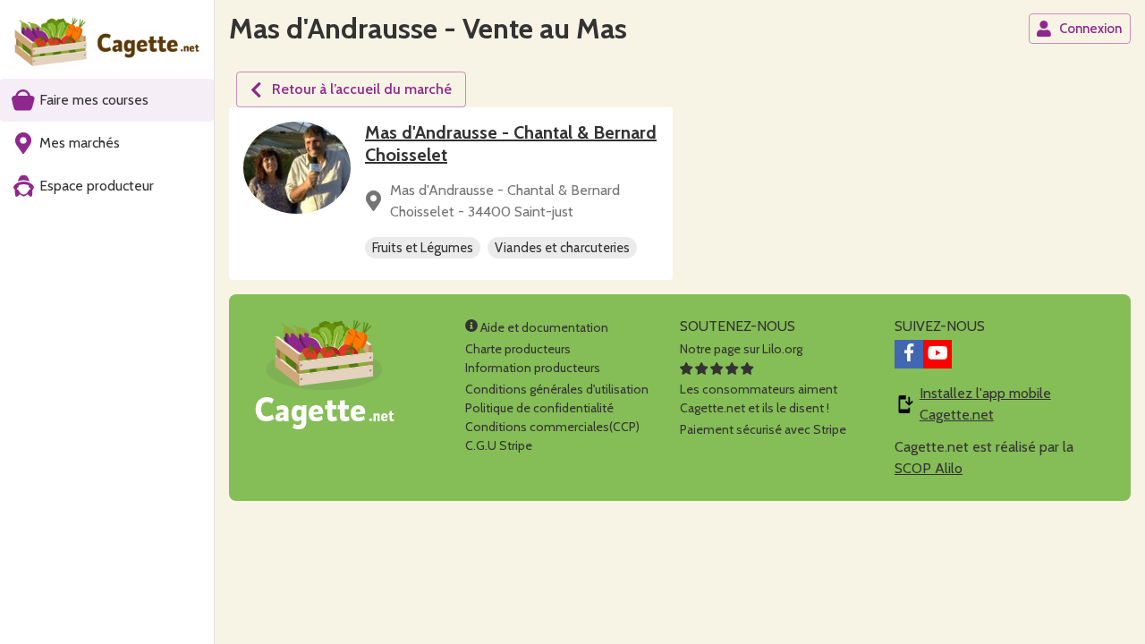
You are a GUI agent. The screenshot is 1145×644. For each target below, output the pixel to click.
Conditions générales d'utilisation (557, 389)
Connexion (1090, 29)
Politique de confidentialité (539, 408)
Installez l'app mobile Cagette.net (985, 404)
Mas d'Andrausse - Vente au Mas (428, 28)
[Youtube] (937, 354)
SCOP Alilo (929, 468)
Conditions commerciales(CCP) (552, 427)
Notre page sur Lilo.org (741, 349)
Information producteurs (532, 368)
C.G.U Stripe (498, 445)
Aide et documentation (543, 327)
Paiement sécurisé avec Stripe (763, 429)
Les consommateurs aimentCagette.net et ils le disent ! (758, 398)
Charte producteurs (518, 349)
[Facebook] (909, 354)
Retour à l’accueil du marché (362, 88)
